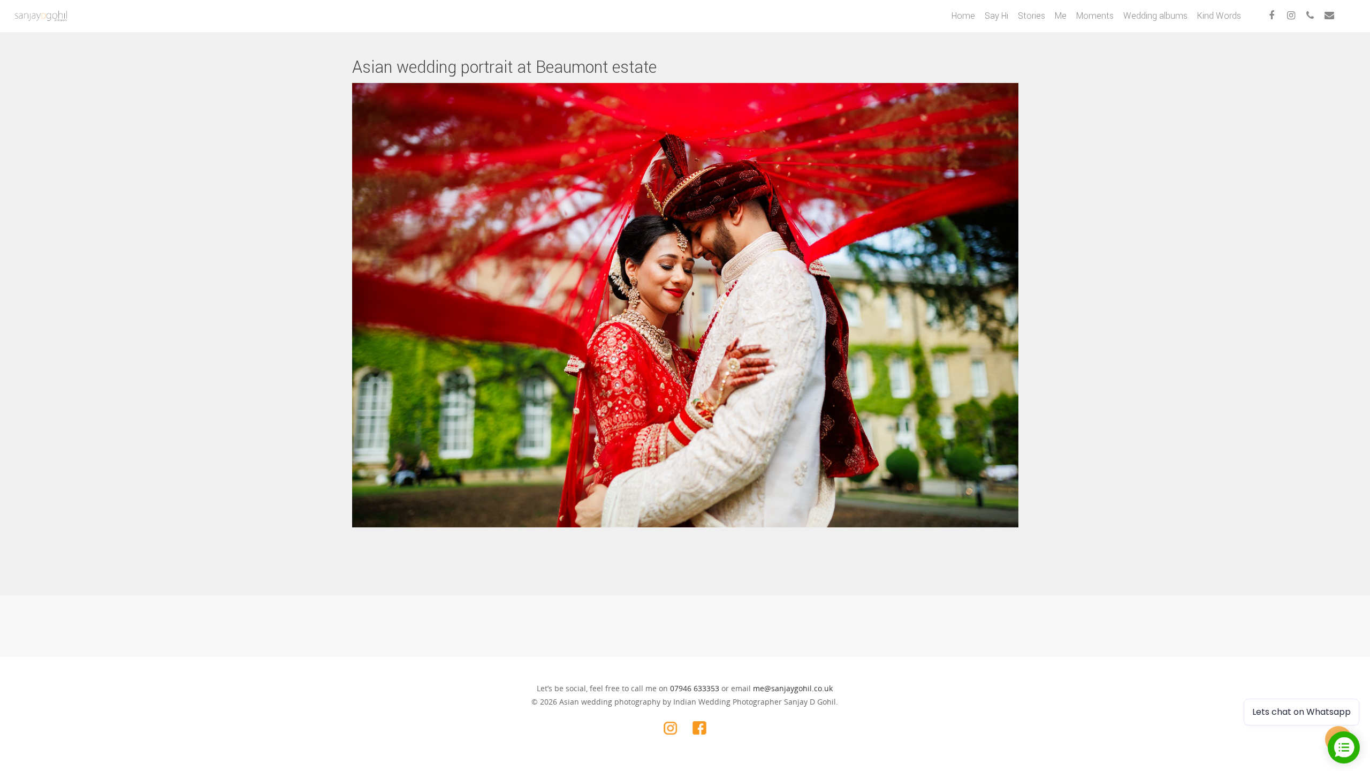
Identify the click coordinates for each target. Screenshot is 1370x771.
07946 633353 (694, 688)
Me (1061, 16)
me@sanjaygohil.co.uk (793, 688)
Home (963, 16)
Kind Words (1219, 16)
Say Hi (996, 16)
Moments (1095, 16)
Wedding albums (1155, 16)
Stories (1031, 16)
